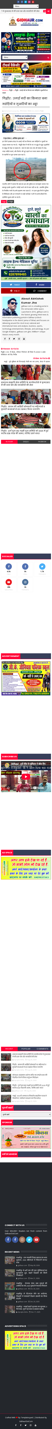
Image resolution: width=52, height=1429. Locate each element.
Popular (26, 1049)
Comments (42, 1049)
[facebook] (18, 2)
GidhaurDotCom (26, 1421)
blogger (9, 442)
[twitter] (25, 2)
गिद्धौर (29, 11)
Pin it (17, 291)
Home (4, 90)
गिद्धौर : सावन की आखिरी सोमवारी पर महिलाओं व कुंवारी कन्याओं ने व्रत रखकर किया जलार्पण (23, 407)
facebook (42, 442)
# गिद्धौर (10, 201)
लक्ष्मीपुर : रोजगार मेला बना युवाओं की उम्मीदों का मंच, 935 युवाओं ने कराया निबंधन (31, 1284)
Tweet (17, 285)
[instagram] (29, 2)
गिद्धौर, (42, 111)
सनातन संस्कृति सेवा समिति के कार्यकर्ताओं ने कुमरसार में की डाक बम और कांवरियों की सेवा (25, 383)
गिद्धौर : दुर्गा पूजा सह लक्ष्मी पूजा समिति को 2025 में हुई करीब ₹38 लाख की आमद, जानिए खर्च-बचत (24, 432)
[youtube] (33, 2)
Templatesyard (27, 1417)
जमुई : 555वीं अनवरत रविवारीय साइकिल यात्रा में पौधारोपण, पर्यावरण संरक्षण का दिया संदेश (29, 1097)
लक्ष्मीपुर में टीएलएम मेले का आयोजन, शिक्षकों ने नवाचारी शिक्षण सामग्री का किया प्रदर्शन (31, 1296)
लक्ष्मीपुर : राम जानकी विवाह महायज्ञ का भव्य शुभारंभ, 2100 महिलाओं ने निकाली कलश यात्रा (31, 1260)
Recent (9, 1049)
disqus (26, 442)
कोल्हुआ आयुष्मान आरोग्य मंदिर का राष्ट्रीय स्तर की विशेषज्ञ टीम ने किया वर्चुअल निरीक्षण (29, 1076)
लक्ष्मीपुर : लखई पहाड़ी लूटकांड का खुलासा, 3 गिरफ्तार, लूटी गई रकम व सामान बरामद (31, 1307)
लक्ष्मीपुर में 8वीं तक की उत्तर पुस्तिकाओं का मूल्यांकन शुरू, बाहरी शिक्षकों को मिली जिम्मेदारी (31, 1273)
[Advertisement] (26, 472)
